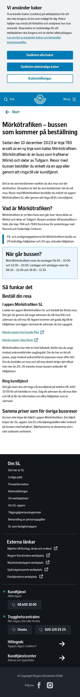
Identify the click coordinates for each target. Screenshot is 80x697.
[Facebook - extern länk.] (39, 685)
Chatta (22, 630)
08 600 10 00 (27, 605)
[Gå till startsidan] (40, 99)
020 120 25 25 (55, 630)
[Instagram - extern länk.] (49, 685)
